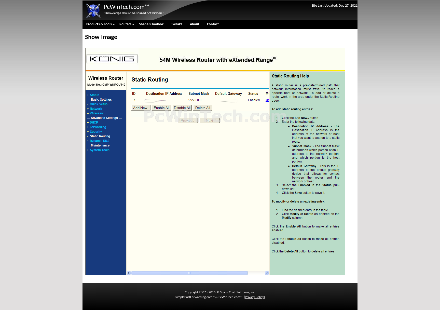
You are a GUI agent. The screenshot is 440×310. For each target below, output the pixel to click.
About (194, 24)
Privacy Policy (254, 297)
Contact (213, 24)
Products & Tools (97, 25)
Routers (123, 25)
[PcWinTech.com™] (93, 18)
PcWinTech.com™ (126, 7)
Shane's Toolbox (151, 24)
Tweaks (176, 24)
